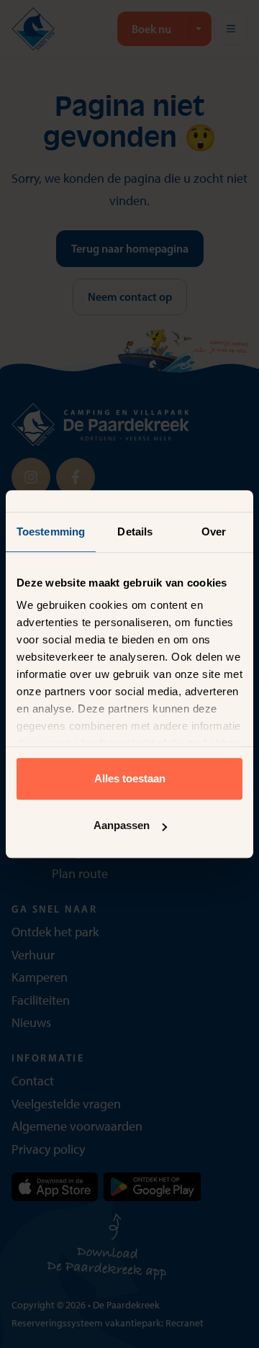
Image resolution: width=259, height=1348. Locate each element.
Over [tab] (213, 531)
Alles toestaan (129, 778)
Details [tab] (135, 531)
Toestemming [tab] (51, 531)
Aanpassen (122, 825)
